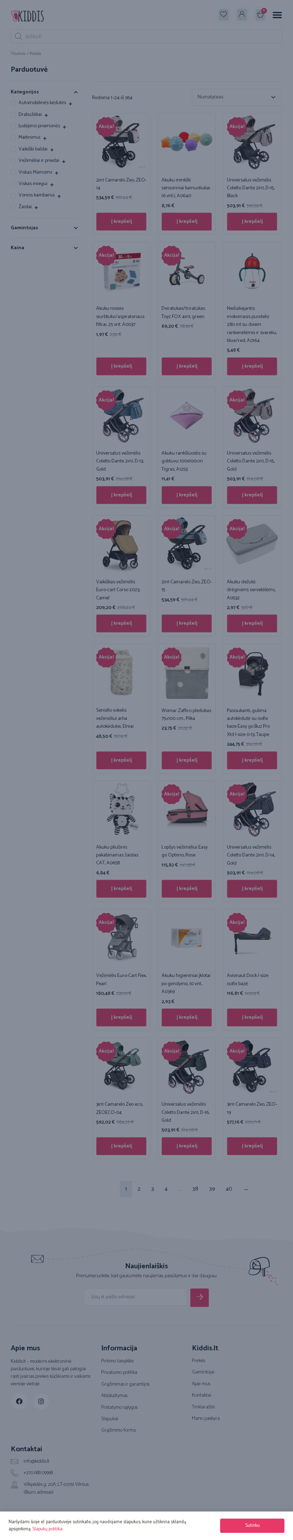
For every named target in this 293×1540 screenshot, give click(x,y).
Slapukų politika (47, 1529)
